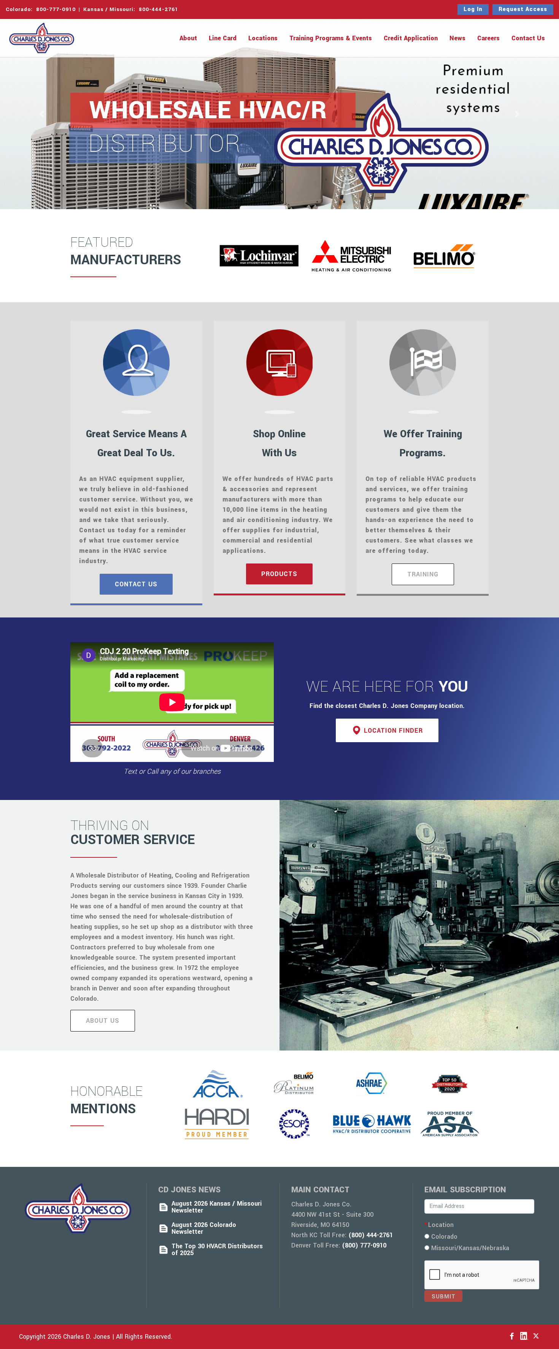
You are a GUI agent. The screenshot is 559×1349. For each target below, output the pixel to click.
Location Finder (393, 730)
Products (279, 574)
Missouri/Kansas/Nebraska (469, 1248)
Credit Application (411, 38)
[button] (42, 114)
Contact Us (528, 38)
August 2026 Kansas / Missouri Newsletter (217, 1207)
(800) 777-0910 (364, 1245)
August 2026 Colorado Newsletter (204, 1228)
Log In (473, 9)
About (188, 38)
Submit (444, 1297)
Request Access (523, 9)
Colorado (443, 1236)
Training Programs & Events (330, 38)
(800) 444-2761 (370, 1235)
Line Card (223, 38)
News (457, 38)
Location (441, 1224)
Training (422, 574)
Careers (488, 38)
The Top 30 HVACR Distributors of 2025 (217, 1250)
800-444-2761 (158, 9)
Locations (263, 38)
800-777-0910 (55, 9)
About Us (102, 1020)
